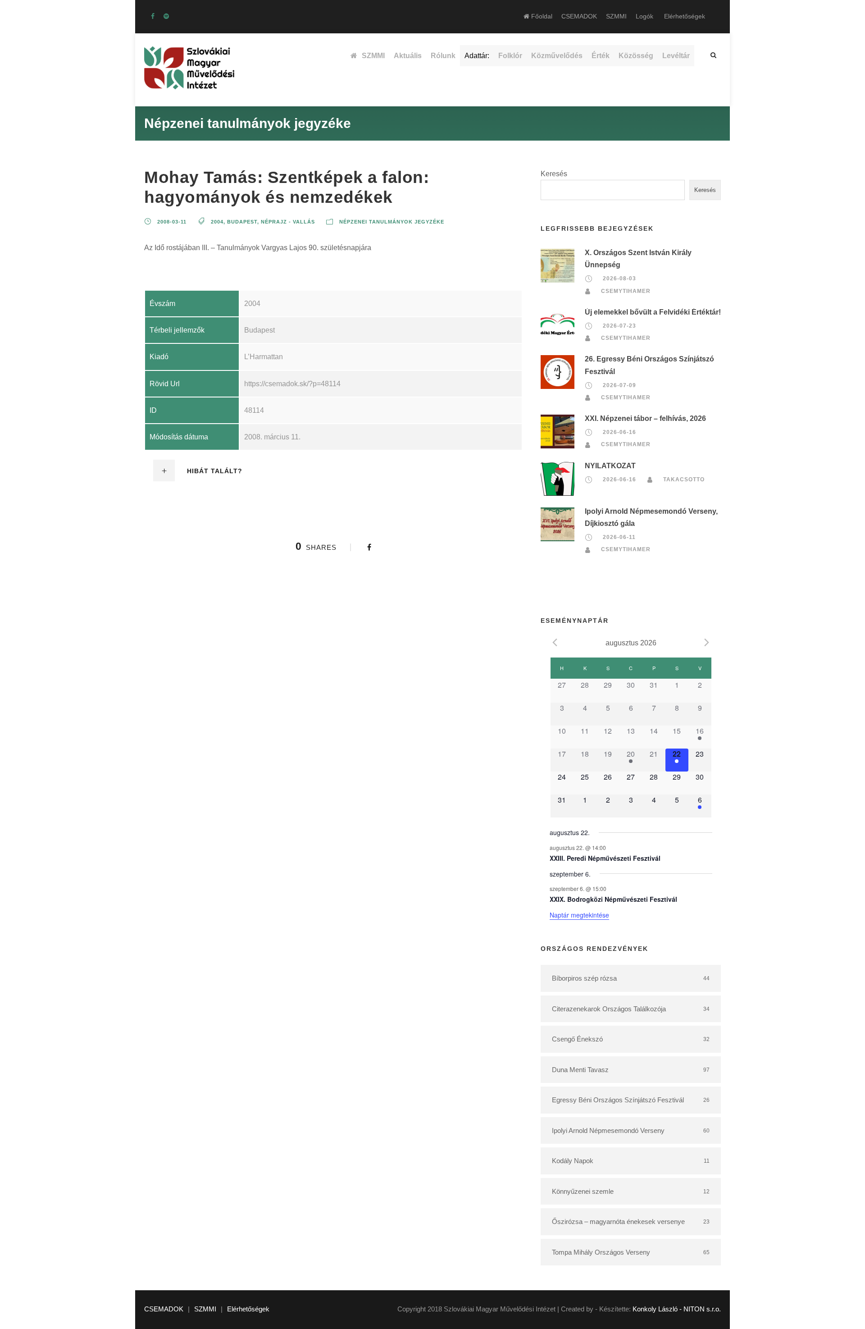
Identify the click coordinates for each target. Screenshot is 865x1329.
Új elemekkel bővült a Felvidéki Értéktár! (653, 312)
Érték (601, 55)
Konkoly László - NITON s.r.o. (677, 1309)
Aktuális (408, 55)
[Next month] (706, 642)
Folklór (510, 55)
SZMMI (616, 16)
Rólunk (443, 55)
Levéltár (676, 55)
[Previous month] (555, 642)
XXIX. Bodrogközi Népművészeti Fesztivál (613, 899)
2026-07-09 (619, 385)
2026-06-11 (619, 537)
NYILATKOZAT (610, 466)
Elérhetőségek (684, 16)
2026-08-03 (619, 278)
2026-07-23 (619, 326)
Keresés (554, 174)
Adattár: (476, 55)
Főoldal (540, 16)
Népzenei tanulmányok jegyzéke (391, 221)
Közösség (636, 55)
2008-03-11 (172, 221)
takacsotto (684, 479)
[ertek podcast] (166, 16)
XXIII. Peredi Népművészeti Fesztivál (605, 858)
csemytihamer (626, 291)
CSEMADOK (579, 16)
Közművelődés (557, 55)
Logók (644, 16)
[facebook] (153, 16)
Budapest (242, 221)
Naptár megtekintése (579, 914)
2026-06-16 (619, 432)
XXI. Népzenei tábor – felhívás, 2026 (645, 418)
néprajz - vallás (288, 221)
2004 (217, 221)
